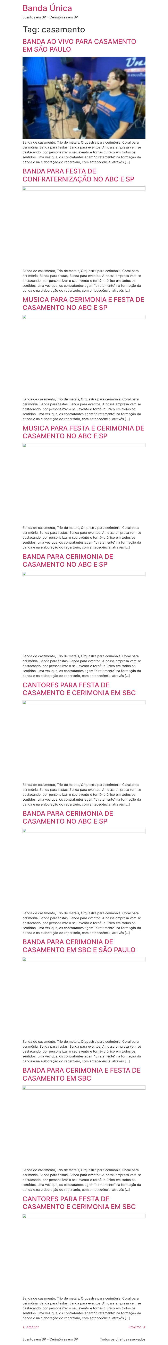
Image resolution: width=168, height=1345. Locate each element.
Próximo (136, 1327)
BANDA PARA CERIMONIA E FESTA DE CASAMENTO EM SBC (82, 1074)
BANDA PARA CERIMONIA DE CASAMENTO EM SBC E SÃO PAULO (79, 946)
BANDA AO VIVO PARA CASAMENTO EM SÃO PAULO (79, 45)
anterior (31, 1327)
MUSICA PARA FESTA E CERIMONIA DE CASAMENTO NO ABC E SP (83, 432)
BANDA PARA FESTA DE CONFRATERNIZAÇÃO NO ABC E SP (78, 175)
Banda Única (47, 8)
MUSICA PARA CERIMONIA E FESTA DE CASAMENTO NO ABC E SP (83, 303)
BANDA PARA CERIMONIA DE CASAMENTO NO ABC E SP (68, 560)
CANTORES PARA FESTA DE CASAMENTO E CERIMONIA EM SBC (79, 689)
